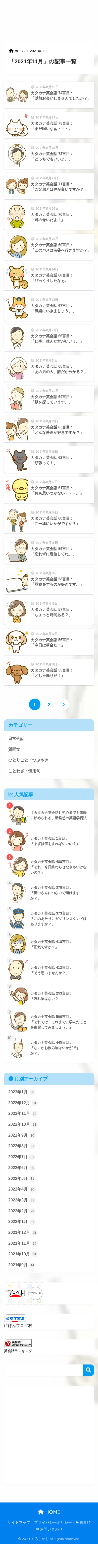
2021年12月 (22, 1232)
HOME (52, 1512)
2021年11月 (22, 1243)
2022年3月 (21, 1200)
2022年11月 (22, 1113)
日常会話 (16, 738)
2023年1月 (21, 1092)
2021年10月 (22, 1254)
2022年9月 (21, 1135)
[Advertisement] (49, 1435)
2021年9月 (21, 1265)
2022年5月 (21, 1178)
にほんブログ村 (18, 1325)
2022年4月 (21, 1189)
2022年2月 (21, 1211)
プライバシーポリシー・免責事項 (62, 1522)
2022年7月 (21, 1157)
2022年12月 (22, 1103)
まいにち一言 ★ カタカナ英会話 (49, 24)
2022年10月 (22, 1124)
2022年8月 (21, 1146)
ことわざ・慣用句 (24, 771)
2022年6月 (21, 1167)
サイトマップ (19, 1522)
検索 (88, 1370)
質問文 (14, 749)
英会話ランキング (18, 1351)
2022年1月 (21, 1221)
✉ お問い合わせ (49, 1529)
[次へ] (63, 704)
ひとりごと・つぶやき (28, 760)
